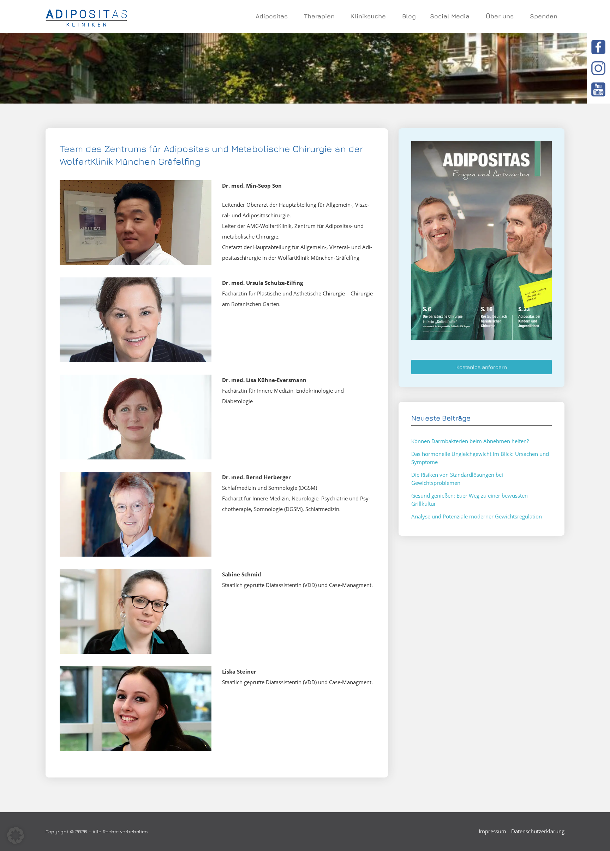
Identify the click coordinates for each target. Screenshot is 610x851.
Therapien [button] (319, 16)
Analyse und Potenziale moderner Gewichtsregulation (476, 516)
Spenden (543, 16)
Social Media (450, 16)
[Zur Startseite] (86, 17)
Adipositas (272, 16)
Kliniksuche (368, 16)
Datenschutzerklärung (537, 831)
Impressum (492, 831)
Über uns (500, 16)
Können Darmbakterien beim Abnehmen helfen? (470, 441)
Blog (409, 16)
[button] (15, 835)
